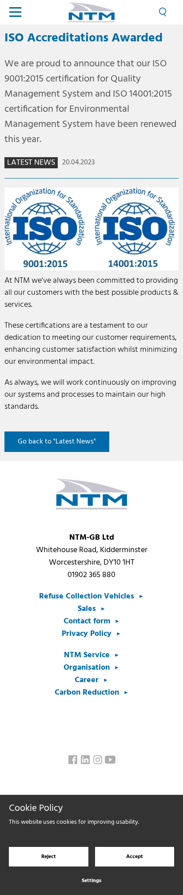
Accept (134, 856)
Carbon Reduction (87, 692)
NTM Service (87, 655)
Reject (48, 856)
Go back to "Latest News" (57, 442)
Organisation (87, 667)
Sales (87, 608)
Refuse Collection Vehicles (86, 596)
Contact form (87, 621)
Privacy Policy (86, 633)
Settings (91, 880)
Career (87, 680)
